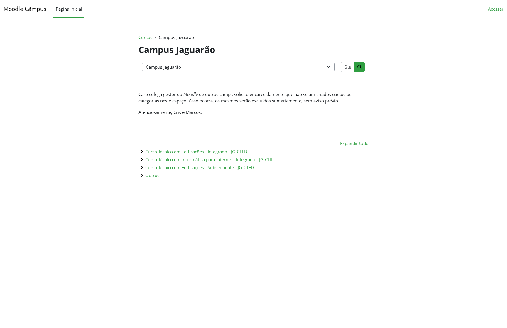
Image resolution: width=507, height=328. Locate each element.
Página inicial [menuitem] (69, 9)
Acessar (495, 9)
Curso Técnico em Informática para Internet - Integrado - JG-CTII (208, 159)
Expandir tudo (354, 143)
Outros (152, 175)
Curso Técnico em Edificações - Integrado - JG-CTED (196, 151)
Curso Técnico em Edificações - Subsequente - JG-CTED (199, 167)
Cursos (145, 37)
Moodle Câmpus (25, 8)
